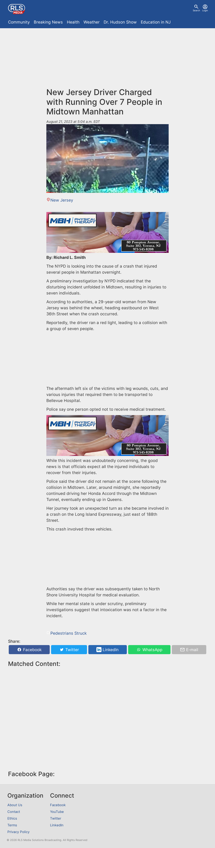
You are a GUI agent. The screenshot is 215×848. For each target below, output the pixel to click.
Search (196, 10)
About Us (14, 805)
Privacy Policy (18, 832)
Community (19, 22)
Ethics (12, 818)
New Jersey (61, 200)
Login (205, 10)
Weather (91, 22)
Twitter (71, 649)
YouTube (57, 812)
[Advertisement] (107, 55)
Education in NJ (156, 22)
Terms (12, 825)
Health (73, 22)
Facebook (32, 649)
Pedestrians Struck (68, 633)
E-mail (191, 649)
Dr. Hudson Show (120, 22)
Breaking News (48, 22)
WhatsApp (151, 649)
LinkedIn (110, 649)
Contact (13, 812)
